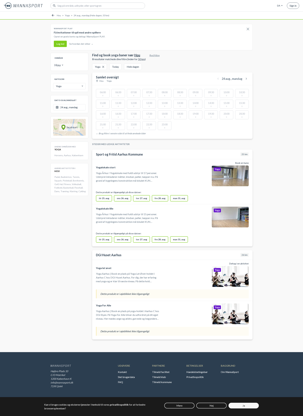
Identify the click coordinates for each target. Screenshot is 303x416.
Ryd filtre (154, 55)
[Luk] (248, 29)
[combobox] (279, 6)
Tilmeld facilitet (160, 371)
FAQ (120, 382)
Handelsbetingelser (197, 371)
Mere (179, 405)
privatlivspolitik (119, 404)
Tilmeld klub (159, 376)
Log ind (60, 43)
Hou (59, 15)
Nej (212, 405)
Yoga (67, 15)
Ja (244, 405)
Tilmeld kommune (162, 382)
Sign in (293, 5)
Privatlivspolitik (195, 376)
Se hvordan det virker (81, 43)
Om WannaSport (230, 371)
